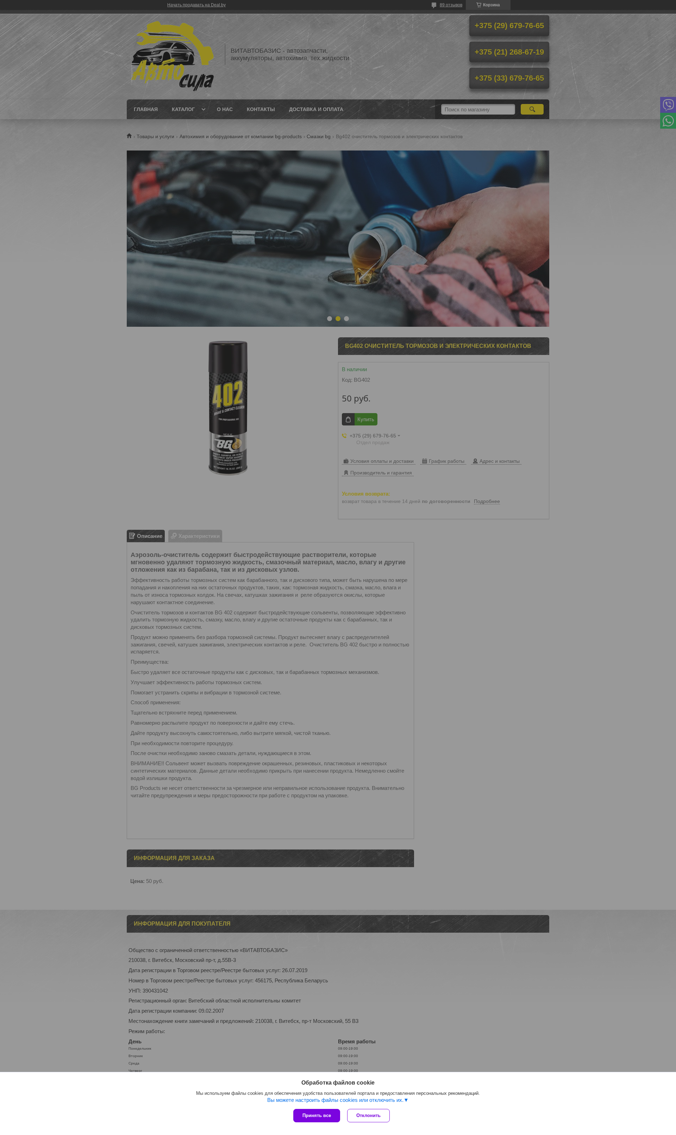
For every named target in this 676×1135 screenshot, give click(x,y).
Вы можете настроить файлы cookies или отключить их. (335, 1100)
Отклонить (368, 1115)
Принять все (316, 1115)
